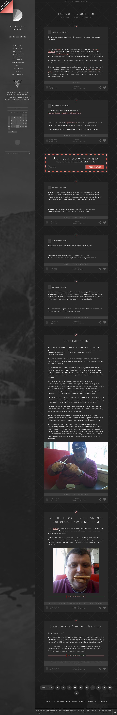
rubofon (72, 662)
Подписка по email (17, 54)
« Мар (12, 132)
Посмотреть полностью (76, 596)
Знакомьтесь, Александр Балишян (76, 626)
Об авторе (17, 65)
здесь (98, 69)
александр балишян (81, 135)
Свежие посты (17, 45)
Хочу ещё (17, 71)
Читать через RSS (17, 68)
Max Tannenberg (17, 74)
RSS (96, 701)
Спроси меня (17, 51)
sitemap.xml (103, 701)
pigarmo (62, 603)
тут (90, 69)
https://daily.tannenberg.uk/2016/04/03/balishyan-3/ (64, 113)
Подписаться (95, 167)
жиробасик (89, 603)
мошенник (99, 603)
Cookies (90, 701)
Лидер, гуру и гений (76, 341)
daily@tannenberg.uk (62, 54)
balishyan (76, 83)
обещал (55, 528)
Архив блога (17, 57)
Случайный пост (17, 48)
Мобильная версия (17, 62)
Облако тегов (17, 60)
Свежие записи (87, 17)
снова (58, 49)
